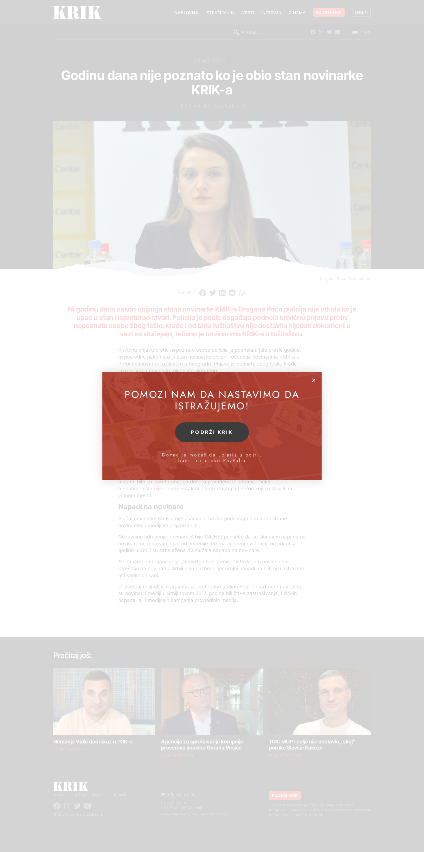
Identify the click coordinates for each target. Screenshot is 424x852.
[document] (212, 426)
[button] (314, 380)
